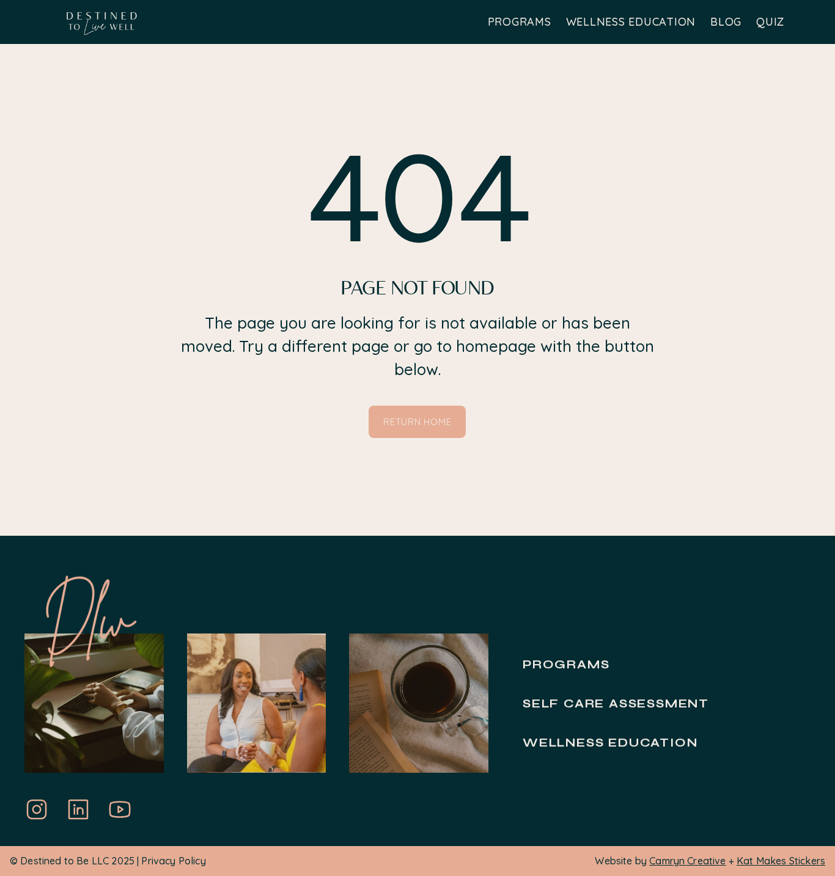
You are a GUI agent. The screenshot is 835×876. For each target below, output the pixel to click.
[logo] (102, 22)
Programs (566, 664)
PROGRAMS (519, 22)
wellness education (610, 742)
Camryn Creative (687, 861)
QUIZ (770, 22)
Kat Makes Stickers (781, 861)
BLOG (725, 22)
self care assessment (616, 703)
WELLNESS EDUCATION (631, 22)
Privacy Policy (173, 861)
